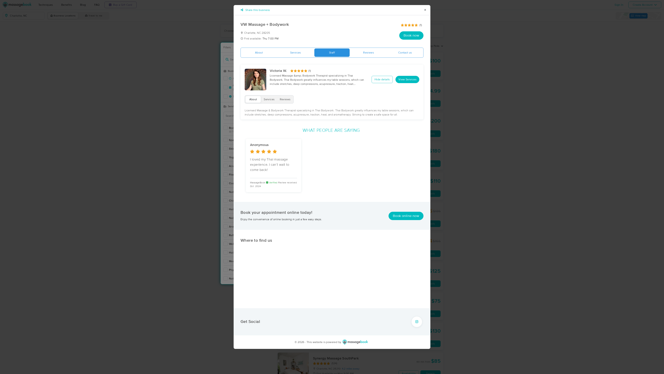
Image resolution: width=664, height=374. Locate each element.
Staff (332, 52)
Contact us (405, 52)
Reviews (368, 52)
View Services (407, 79)
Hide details (382, 79)
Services (295, 52)
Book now (411, 35)
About (259, 52)
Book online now (406, 216)
